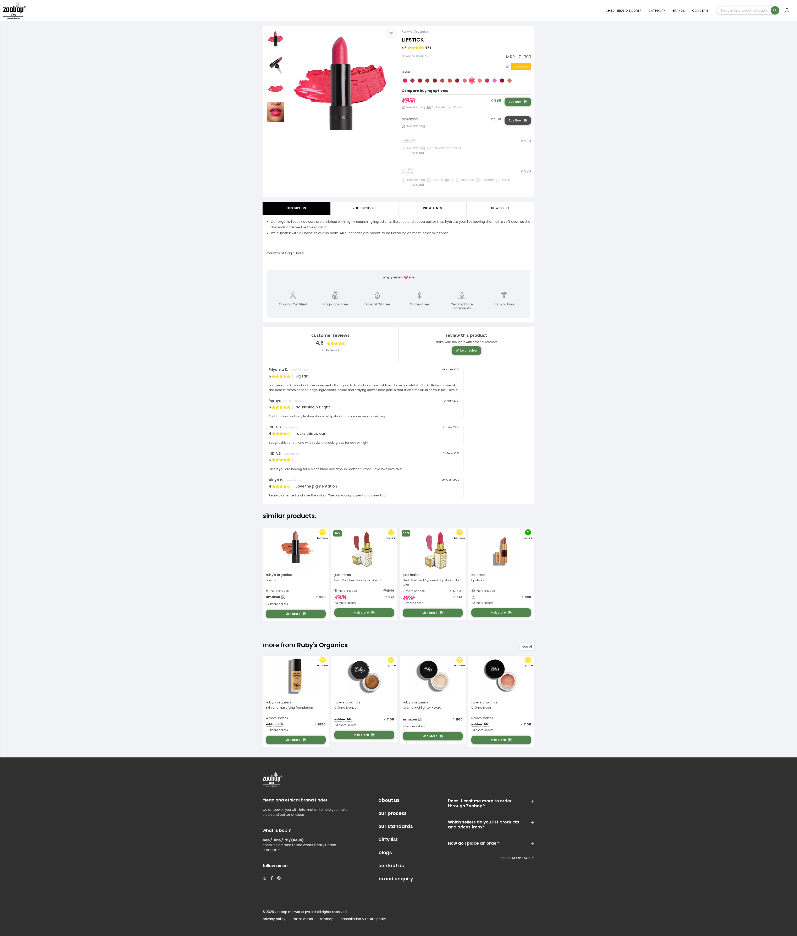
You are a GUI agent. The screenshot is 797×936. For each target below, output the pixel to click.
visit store (293, 614)
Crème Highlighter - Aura (422, 707)
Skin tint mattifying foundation (289, 707)
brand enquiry (395, 879)
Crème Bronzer (346, 707)
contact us (391, 865)
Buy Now (515, 102)
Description (296, 208)
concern (700, 10)
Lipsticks (477, 580)
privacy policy (274, 918)
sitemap (327, 918)
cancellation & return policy (363, 918)
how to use (500, 208)
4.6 (416, 47)
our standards (395, 826)
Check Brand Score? (623, 10)
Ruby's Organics (415, 31)
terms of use (302, 918)
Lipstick (271, 580)
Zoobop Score (364, 208)
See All (527, 646)
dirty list (388, 839)
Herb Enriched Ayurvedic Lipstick (358, 580)
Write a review (466, 350)
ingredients (432, 208)
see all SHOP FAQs (516, 857)
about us (389, 800)
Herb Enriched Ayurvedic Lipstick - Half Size (432, 582)
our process (392, 813)
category (656, 10)
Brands (678, 10)
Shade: (406, 72)
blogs (385, 852)
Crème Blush (481, 707)
